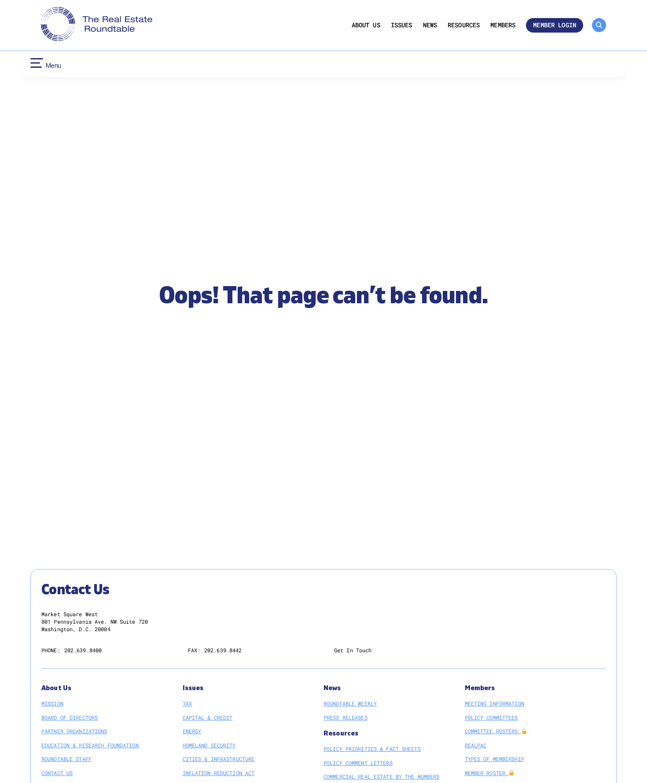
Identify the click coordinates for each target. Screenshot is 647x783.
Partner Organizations (74, 731)
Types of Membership (494, 758)
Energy (192, 731)
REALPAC (476, 745)
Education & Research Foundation (90, 745)
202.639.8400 (83, 650)
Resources (464, 25)
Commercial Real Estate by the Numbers (381, 776)
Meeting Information (494, 703)
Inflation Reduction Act (219, 772)
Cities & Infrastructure (219, 758)
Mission (52, 703)
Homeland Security (209, 745)
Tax (187, 703)
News (430, 25)
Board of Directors (69, 717)
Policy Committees (491, 717)
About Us (366, 25)
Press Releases (346, 717)
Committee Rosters (493, 731)
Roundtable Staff (66, 758)
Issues (401, 25)
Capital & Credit (208, 717)
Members (502, 25)
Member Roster (487, 772)
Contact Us (57, 772)
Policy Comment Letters (358, 762)
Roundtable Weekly (350, 703)
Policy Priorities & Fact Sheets (372, 748)
